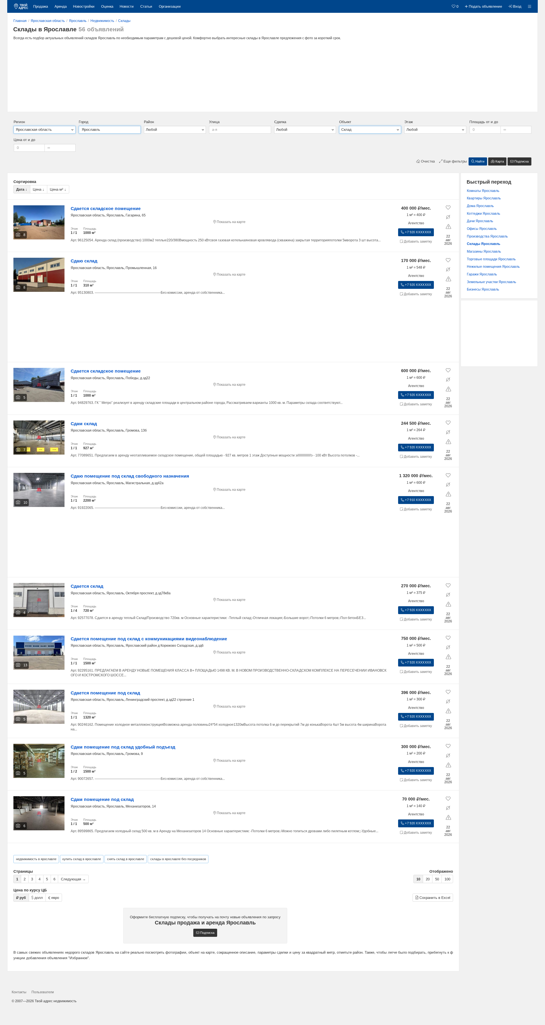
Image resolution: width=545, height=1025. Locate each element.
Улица (214, 122)
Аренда (60, 6)
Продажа (40, 6)
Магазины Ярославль (484, 251)
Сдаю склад (84, 260)
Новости (127, 6)
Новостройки (84, 6)
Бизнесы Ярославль (483, 289)
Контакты (19, 992)
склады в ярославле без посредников (178, 859)
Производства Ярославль (487, 236)
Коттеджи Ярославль (483, 213)
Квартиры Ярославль (484, 198)
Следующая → (73, 879)
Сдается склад (87, 586)
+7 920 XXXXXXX (417, 232)
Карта (499, 161)
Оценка (107, 6)
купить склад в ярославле (81, 859)
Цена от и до (24, 140)
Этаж (408, 122)
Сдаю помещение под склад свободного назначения (130, 476)
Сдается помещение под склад (105, 692)
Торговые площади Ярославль (491, 259)
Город (83, 122)
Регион (19, 122)
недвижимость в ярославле (36, 859)
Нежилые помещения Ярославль (493, 266)
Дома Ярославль (480, 206)
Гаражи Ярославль (482, 274)
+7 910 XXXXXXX (417, 500)
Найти (479, 161)
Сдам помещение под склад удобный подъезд (123, 746)
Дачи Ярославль (480, 221)
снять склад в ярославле (125, 859)
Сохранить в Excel (434, 898)
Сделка (280, 122)
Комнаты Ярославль (483, 191)
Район (149, 122)
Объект (345, 122)
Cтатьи (146, 6)
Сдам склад (84, 423)
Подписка (521, 161)
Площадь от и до (483, 122)
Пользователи (43, 992)
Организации (170, 6)
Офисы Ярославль (482, 228)
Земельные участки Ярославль (491, 282)
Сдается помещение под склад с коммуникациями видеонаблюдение (149, 638)
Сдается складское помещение (106, 208)
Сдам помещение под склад (102, 799)
